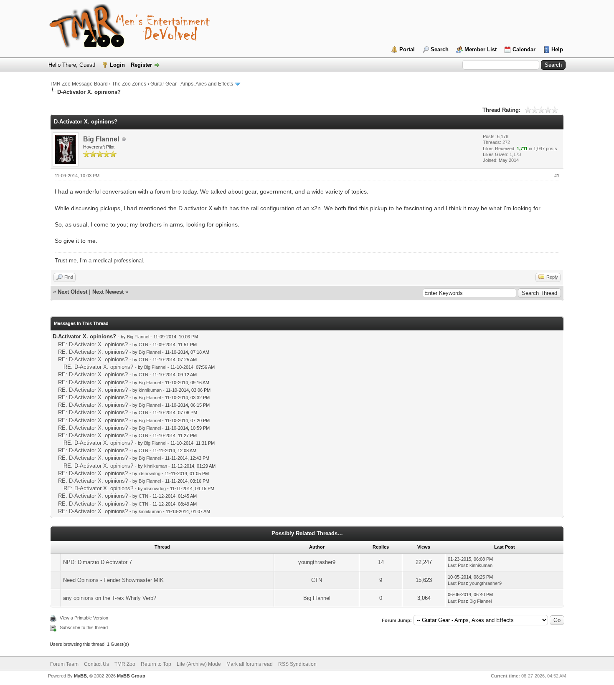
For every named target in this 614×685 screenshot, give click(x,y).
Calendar (524, 49)
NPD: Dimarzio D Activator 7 (97, 562)
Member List (480, 49)
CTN (143, 344)
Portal (407, 49)
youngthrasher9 (316, 562)
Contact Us (96, 664)
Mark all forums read (249, 664)
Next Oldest (72, 292)
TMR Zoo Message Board (79, 84)
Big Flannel (101, 139)
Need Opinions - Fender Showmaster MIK (113, 580)
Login (117, 65)
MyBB (80, 675)
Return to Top (156, 664)
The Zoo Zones (129, 84)
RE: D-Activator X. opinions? (93, 344)
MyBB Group (131, 675)
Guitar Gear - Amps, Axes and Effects (191, 84)
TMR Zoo (124, 664)
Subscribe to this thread (84, 627)
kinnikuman (150, 390)
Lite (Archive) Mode (199, 664)
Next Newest (108, 292)
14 (381, 562)
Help (557, 49)
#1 (556, 175)
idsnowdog (149, 473)
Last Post (457, 565)
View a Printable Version (84, 617)
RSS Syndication (297, 664)
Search (440, 49)
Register (141, 65)
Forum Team (64, 664)
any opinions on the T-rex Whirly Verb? (109, 598)
